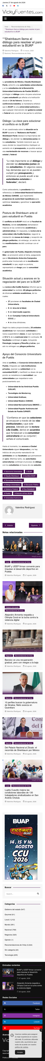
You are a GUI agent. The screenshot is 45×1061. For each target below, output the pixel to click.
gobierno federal (12, 489)
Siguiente (34, 525)
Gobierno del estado (12, 607)
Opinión (8, 940)
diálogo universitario (13, 485)
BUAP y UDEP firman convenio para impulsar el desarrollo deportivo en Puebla (22, 569)
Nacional (8, 53)
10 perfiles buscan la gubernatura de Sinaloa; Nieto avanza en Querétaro (21, 705)
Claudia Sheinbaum (12, 476)
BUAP (30, 471)
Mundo (7, 924)
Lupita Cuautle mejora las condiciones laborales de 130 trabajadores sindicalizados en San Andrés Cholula (21, 793)
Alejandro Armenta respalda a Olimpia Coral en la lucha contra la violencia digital (21, 617)
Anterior (10, 525)
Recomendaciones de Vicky (21, 53)
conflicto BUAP (30, 476)
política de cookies (21, 1047)
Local (7, 562)
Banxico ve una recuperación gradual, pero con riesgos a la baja (21, 661)
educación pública (32, 485)
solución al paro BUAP (24, 493)
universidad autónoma (13, 498)
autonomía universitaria (14, 471)
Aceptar (20, 1052)
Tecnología (9, 955)
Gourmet (8, 914)
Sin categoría (10, 950)
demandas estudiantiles (14, 480)
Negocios (9, 656)
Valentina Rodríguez (12, 50)
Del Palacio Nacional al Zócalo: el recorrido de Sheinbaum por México (22, 749)
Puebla (8, 493)
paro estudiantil (29, 489)
